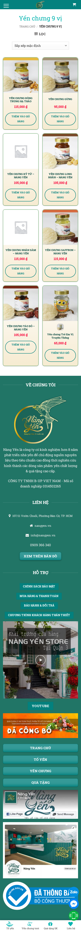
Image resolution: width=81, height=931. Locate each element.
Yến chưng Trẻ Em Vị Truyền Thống (60, 336)
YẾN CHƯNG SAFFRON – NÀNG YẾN (60, 251)
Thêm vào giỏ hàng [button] (21, 119)
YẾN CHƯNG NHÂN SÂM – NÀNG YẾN (21, 251)
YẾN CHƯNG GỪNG (60, 99)
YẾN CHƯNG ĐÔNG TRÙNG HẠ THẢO (20, 100)
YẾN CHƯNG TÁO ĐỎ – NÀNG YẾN (21, 327)
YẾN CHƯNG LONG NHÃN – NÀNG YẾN (60, 175)
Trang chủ (27, 26)
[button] (40, 34)
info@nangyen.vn (43, 535)
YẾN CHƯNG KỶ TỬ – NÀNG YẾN (20, 175)
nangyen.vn (43, 526)
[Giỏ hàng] (74, 4)
